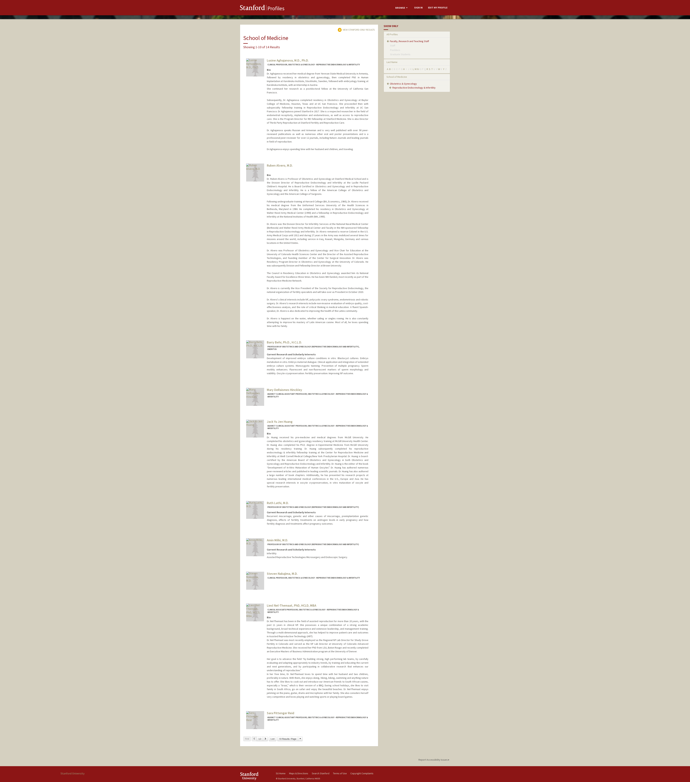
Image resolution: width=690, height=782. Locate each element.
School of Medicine (397, 76)
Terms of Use (340, 773)
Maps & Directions (298, 773)
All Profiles (392, 34)
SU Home (281, 773)
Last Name (392, 62)
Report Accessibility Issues (433, 759)
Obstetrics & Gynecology (403, 83)
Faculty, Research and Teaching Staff (409, 41)
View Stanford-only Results (358, 29)
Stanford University (255, 776)
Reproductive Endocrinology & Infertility (414, 87)
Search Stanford (320, 773)
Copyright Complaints (361, 773)
